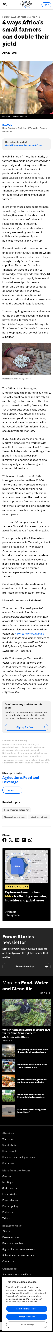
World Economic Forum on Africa (23, 145)
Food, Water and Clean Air (21, 17)
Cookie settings (27, 1324)
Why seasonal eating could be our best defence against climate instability (32, 1082)
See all (45, 993)
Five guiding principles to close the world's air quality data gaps (32, 1052)
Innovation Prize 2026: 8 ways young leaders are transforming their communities (32, 1068)
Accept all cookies (27, 1317)
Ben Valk (7, 125)
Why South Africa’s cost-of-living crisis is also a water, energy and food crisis (30, 1097)
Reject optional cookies (27, 1309)
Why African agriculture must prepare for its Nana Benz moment (26, 1031)
